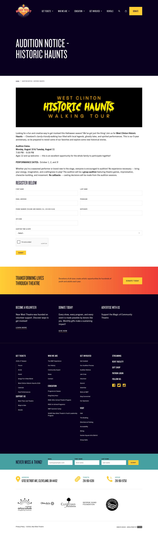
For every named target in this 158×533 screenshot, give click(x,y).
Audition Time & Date (23, 229)
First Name (20, 189)
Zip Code (19, 219)
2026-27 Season (21, 361)
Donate (136, 11)
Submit (21, 253)
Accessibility (84, 426)
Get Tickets (46, 11)
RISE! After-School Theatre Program (59, 400)
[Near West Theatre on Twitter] (119, 385)
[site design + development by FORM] (129, 527)
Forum (20, 365)
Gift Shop (116, 367)
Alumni (82, 383)
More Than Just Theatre (25, 401)
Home (17, 81)
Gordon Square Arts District (89, 435)
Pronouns (83, 199)
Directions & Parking (86, 422)
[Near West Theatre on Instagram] (124, 385)
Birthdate (83, 209)
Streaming (116, 355)
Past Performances (24, 392)
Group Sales (84, 440)
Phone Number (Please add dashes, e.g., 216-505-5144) (35, 209)
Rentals (110, 11)
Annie (20, 370)
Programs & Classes (54, 391)
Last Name (84, 189)
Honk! (20, 374)
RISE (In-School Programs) (56, 404)
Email (50, 459)
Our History (51, 365)
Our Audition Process (87, 365)
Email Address (21, 199)
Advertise (83, 387)
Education (78, 11)
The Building (84, 418)
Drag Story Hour (53, 395)
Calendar (21, 387)
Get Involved (95, 11)
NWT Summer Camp (54, 409)
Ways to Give (22, 405)
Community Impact (54, 370)
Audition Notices (85, 370)
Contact (50, 379)
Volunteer (83, 379)
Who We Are (62, 11)
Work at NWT (84, 392)
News (49, 374)
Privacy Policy (20, 527)
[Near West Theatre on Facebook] (113, 385)
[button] (119, 11)
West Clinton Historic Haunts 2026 (29, 383)
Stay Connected (85, 396)
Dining (82, 431)
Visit (81, 413)
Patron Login (117, 373)
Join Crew (83, 374)
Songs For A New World (25, 379)
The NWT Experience (54, 361)
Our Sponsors (84, 401)
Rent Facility (117, 361)
